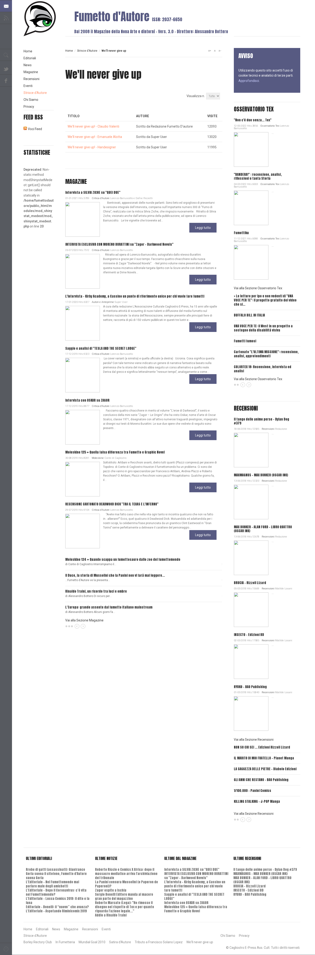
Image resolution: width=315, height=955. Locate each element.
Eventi (28, 86)
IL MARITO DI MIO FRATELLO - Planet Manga (264, 758)
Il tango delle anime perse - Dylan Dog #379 (261, 421)
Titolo (74, 116)
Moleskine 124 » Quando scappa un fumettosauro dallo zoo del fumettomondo (122, 559)
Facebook (6, 81)
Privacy (29, 106)
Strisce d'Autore (87, 50)
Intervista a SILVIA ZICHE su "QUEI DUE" (92, 192)
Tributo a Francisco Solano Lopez (159, 942)
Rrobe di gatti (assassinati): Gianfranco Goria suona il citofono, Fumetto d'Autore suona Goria (56, 873)
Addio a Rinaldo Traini (111, 915)
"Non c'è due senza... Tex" (252, 120)
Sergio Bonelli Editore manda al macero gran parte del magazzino (124, 896)
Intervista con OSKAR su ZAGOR (87, 400)
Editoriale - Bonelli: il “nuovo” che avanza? (57, 906)
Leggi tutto (203, 228)
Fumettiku (241, 232)
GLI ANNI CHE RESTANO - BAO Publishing (261, 779)
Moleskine (98, 458)
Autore (142, 116)
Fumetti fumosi (245, 341)
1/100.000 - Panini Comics (252, 790)
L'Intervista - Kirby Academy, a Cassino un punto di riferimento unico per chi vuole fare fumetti (134, 296)
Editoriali (30, 58)
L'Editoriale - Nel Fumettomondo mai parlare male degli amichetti (52, 884)
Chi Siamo (31, 99)
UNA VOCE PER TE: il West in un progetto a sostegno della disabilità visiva (263, 328)
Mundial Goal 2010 (92, 942)
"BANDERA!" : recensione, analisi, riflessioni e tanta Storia (258, 176)
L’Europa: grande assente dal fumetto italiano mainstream (108, 607)
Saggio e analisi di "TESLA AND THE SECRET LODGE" (100, 348)
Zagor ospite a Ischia (110, 890)
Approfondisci (248, 81)
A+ (209, 51)
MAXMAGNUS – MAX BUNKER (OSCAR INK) (261, 475)
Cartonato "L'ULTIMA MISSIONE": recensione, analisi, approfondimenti (266, 353)
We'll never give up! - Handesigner (92, 147)
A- (219, 51)
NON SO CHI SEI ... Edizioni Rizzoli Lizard (262, 747)
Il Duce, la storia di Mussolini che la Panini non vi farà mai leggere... (115, 575)
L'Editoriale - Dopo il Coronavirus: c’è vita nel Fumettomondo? (56, 892)
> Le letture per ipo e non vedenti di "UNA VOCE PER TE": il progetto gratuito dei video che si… (265, 300)
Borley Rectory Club (38, 942)
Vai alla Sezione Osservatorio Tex (258, 288)
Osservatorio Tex (269, 125)
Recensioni (268, 428)
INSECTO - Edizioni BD (249, 634)
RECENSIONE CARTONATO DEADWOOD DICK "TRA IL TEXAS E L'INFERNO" (111, 504)
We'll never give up (199, 942)
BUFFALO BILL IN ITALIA (249, 315)
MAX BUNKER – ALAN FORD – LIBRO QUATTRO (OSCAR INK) (263, 529)
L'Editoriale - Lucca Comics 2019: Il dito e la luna (57, 900)
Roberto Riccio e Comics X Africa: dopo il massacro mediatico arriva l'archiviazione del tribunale (126, 873)
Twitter (6, 69)
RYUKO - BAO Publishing (250, 686)
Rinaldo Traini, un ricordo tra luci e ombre (96, 591)
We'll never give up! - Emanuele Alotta (95, 137)
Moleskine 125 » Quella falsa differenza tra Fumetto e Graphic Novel (115, 452)
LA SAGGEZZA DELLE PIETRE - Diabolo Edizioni (265, 769)
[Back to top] (6, 949)
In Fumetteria (65, 942)
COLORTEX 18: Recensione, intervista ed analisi (262, 368)
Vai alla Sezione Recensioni (253, 739)
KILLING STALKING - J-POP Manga (257, 801)
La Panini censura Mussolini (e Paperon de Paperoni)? (126, 884)
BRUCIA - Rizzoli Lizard (250, 582)
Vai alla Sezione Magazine (84, 620)
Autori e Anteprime (103, 302)
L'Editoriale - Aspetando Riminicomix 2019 (56, 911)
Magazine (31, 72)
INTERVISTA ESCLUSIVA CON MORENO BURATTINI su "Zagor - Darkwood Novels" (119, 244)
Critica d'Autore (101, 198)
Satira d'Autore (120, 942)
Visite (212, 116)
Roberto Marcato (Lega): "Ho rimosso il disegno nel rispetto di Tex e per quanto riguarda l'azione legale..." (124, 906)
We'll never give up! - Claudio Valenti (93, 126)
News (28, 65)
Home (69, 50)
